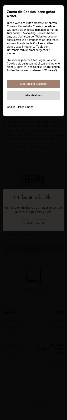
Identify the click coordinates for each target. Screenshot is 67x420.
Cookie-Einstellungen (20, 107)
